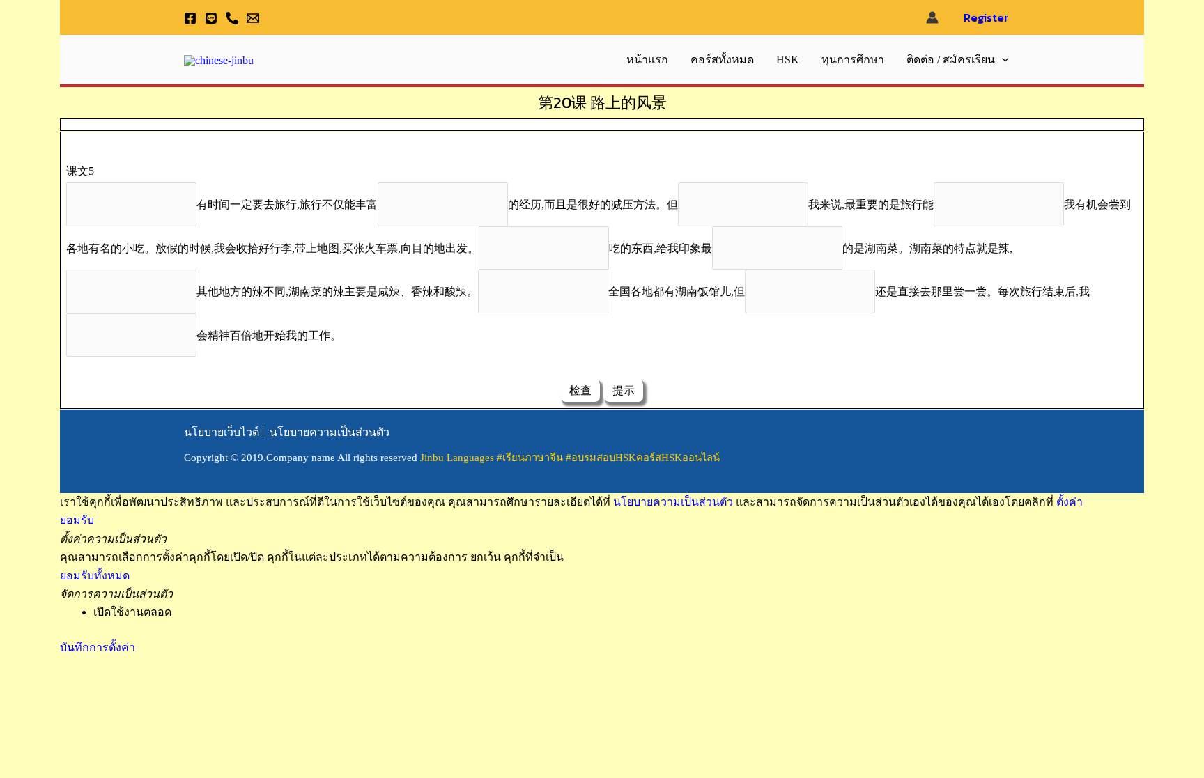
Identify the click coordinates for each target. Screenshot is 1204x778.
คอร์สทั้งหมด (722, 59)
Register (986, 17)
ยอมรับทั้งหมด (95, 576)
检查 (580, 390)
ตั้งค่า (1069, 502)
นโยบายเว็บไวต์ (221, 432)
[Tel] (232, 18)
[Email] (253, 18)
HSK (787, 59)
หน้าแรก (647, 59)
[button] (1002, 60)
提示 (624, 390)
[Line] (211, 18)
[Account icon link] (932, 17)
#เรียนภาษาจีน (531, 457)
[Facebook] (190, 18)
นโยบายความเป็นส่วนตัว (329, 432)
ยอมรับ (77, 520)
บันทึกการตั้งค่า (97, 647)
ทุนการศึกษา (852, 59)
